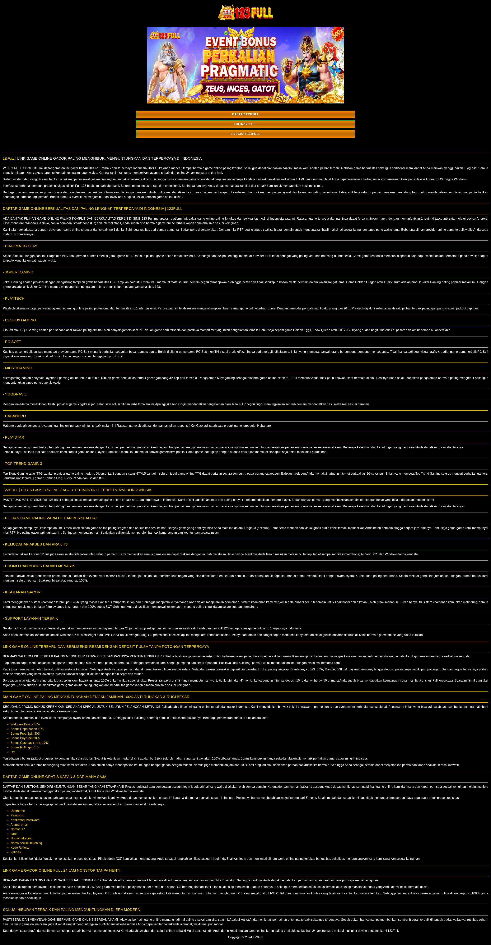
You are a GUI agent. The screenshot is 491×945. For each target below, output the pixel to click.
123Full (8, 158)
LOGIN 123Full (245, 124)
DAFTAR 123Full (245, 114)
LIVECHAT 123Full (245, 133)
